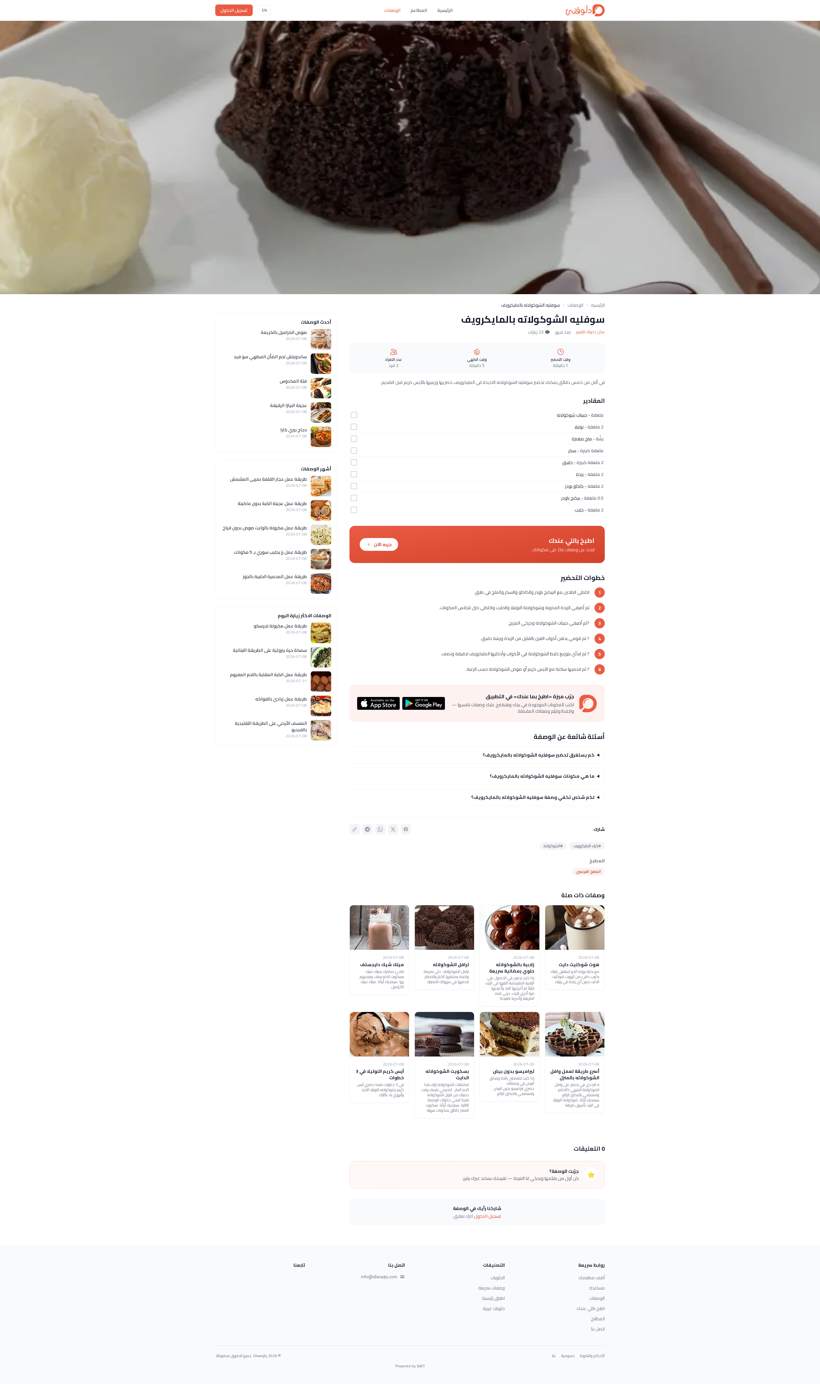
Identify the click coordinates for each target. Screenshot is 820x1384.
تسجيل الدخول (234, 10)
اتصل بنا (598, 1329)
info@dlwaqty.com (379, 1276)
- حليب (580, 510)
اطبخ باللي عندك (591, 1308)
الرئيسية (445, 10)
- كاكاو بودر (575, 486)
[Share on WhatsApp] (380, 829)
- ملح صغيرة (583, 439)
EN (264, 10)
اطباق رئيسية (493, 1298)
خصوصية (568, 1355)
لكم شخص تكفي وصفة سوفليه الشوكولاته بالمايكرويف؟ (532, 797)
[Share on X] (393, 829)
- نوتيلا (580, 427)
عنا (554, 1355)
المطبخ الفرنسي (588, 871)
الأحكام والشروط (592, 1355)
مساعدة (597, 1288)
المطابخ (598, 1318)
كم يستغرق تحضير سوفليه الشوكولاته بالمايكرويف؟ (538, 755)
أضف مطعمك (591, 1277)
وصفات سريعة (491, 1288)
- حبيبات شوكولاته (573, 415)
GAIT (421, 1366)
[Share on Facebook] (406, 829)
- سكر (573, 450)
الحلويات (497, 1277)
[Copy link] (354, 829)
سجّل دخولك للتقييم (590, 332)
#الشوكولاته (553, 845)
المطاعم (419, 10)
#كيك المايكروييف (587, 845)
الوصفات (392, 10)
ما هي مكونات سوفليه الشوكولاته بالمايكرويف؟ (542, 776)
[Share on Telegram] (367, 829)
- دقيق (569, 462)
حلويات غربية (494, 1308)
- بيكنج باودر (572, 498)
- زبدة (581, 474)
